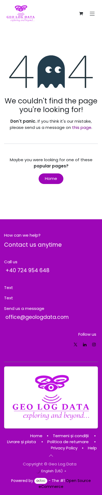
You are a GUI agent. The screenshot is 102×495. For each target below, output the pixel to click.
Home (51, 178)
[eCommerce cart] (81, 13)
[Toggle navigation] (92, 13)
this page (81, 127)
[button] (51, 455)
